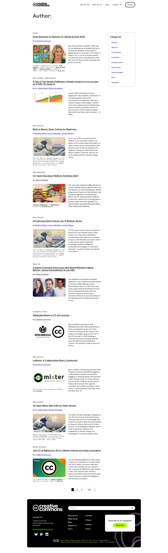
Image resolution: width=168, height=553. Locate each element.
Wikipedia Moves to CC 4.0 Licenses (51, 315)
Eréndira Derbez (45, 69)
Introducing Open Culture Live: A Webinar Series (57, 221)
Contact (89, 516)
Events (35, 33)
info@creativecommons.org (43, 529)
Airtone (39, 391)
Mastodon (41, 534)
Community (115, 57)
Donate (130, 5)
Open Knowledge (117, 72)
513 (89, 490)
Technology (115, 82)
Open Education (39, 172)
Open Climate (38, 78)
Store (70, 529)
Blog (107, 5)
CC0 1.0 (59, 481)
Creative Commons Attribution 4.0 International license (79, 542)
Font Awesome (110, 542)
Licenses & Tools (116, 62)
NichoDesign (55, 205)
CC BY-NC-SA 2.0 (47, 206)
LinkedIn (46, 534)
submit (132, 508)
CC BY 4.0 (61, 70)
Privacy (88, 520)
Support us (72, 525)
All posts (114, 42)
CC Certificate (116, 52)
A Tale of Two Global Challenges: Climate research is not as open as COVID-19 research (66, 83)
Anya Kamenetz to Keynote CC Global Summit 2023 (59, 36)
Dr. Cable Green (41, 88)
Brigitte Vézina (41, 133)
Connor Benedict (54, 133)
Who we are (73, 516)
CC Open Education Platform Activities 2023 (55, 176)
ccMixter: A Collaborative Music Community (55, 360)
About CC (114, 47)
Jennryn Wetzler (41, 180)
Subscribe (120, 525)
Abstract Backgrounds (41, 205)
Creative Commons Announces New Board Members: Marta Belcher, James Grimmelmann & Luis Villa (63, 269)
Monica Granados (55, 88)
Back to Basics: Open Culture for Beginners (55, 129)
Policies (89, 524)
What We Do (97, 5)
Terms (88, 529)
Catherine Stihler (42, 274)
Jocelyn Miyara (68, 133)
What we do (73, 519)
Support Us (117, 5)
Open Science (50, 78)
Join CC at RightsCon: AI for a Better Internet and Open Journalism (67, 450)
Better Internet (39, 447)
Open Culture (115, 67)
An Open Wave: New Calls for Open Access (54, 405)
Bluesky (36, 534)
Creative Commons (41, 4)
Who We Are (84, 5)
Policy (113, 77)
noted (78, 540)
